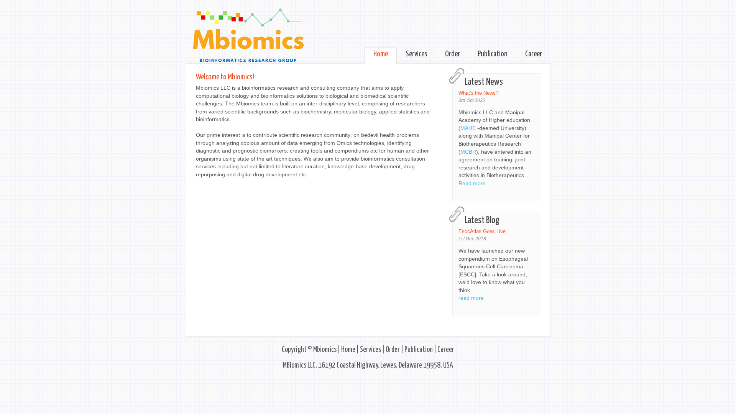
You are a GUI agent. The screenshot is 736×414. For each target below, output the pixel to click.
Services (416, 54)
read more (471, 298)
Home (380, 54)
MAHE (468, 128)
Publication (493, 54)
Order (452, 54)
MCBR (468, 152)
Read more (472, 183)
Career (533, 54)
